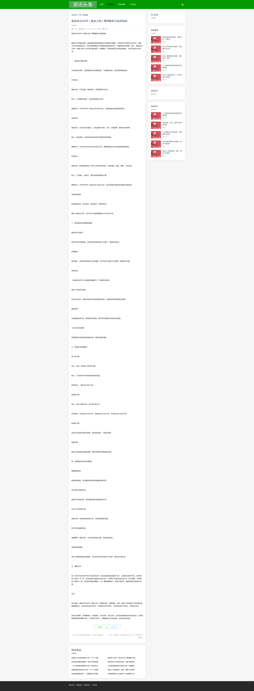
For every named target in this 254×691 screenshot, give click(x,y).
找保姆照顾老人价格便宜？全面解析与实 (121, 674)
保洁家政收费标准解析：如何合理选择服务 (90, 635)
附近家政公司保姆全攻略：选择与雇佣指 (121, 662)
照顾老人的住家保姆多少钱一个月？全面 (84, 658)
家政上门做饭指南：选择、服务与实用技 (121, 670)
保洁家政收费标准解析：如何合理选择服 (84, 662)
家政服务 (110, 4)
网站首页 (72, 685)
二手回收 (132, 4)
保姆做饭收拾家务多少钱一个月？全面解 (84, 670)
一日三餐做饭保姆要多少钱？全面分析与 (84, 666)
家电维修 (121, 4)
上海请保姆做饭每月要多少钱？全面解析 (121, 666)
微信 (101, 627)
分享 (115, 627)
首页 (101, 4)
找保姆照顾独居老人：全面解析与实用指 (84, 674)
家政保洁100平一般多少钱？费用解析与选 (121, 658)
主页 (79, 15)
